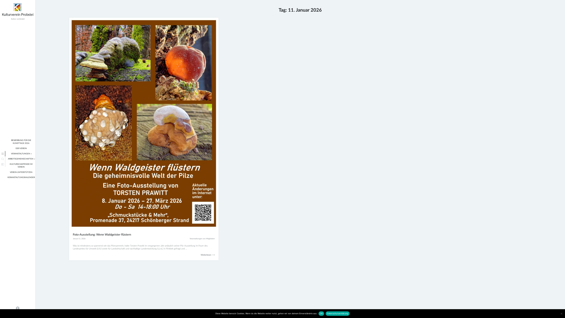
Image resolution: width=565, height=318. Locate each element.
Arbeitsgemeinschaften (20, 159)
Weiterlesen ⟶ (208, 255)
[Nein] (561, 313)
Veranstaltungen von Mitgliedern (202, 239)
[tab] (2, 153)
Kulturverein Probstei (18, 14)
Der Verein (21, 148)
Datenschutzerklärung (337, 313)
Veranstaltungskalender (21, 177)
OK (321, 313)
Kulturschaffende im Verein (21, 165)
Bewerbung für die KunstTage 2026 (21, 141)
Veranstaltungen (20, 154)
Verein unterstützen (21, 172)
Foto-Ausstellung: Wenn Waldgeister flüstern (102, 234)
